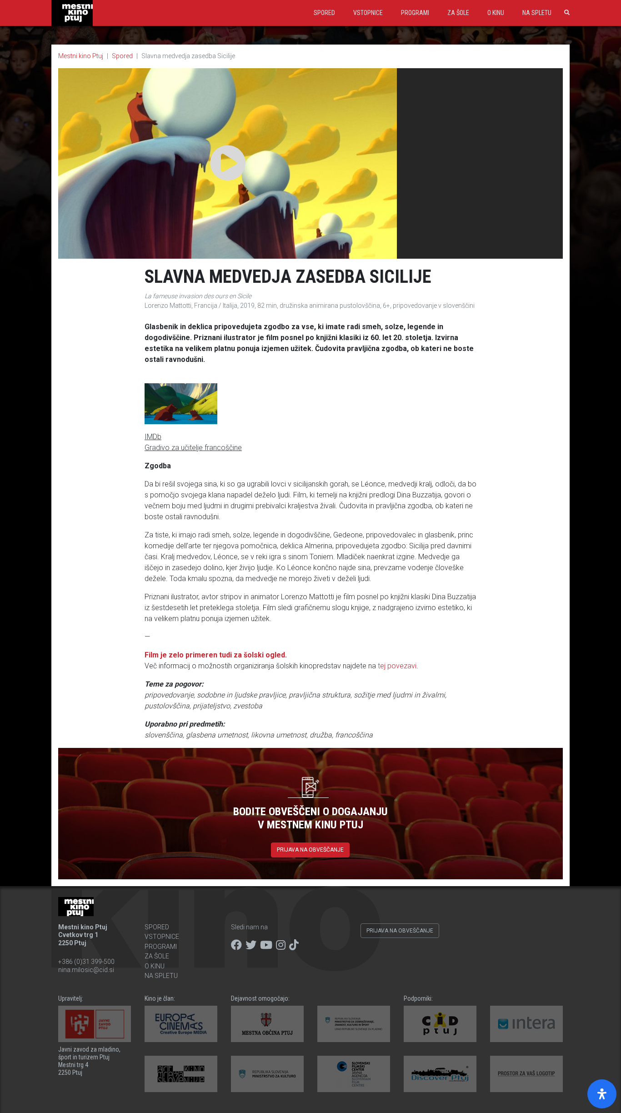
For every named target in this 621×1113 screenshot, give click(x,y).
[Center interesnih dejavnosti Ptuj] (440, 1024)
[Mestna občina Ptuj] (267, 1024)
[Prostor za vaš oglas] (526, 1074)
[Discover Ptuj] (440, 1074)
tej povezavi (397, 666)
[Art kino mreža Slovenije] (181, 1074)
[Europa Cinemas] (181, 1024)
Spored (324, 12)
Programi (415, 12)
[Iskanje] (565, 13)
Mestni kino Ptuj (80, 56)
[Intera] (526, 1024)
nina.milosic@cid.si (86, 969)
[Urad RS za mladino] (353, 1024)
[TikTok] (294, 945)
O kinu (495, 12)
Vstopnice (368, 12)
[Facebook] (236, 945)
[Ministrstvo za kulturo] (267, 1074)
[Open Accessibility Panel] (601, 1093)
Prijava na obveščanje (310, 850)
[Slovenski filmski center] (353, 1074)
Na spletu (536, 12)
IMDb (153, 436)
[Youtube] (266, 945)
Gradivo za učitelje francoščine (193, 447)
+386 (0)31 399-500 (86, 961)
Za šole (458, 12)
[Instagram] (280, 945)
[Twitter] (250, 945)
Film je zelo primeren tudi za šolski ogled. (216, 655)
